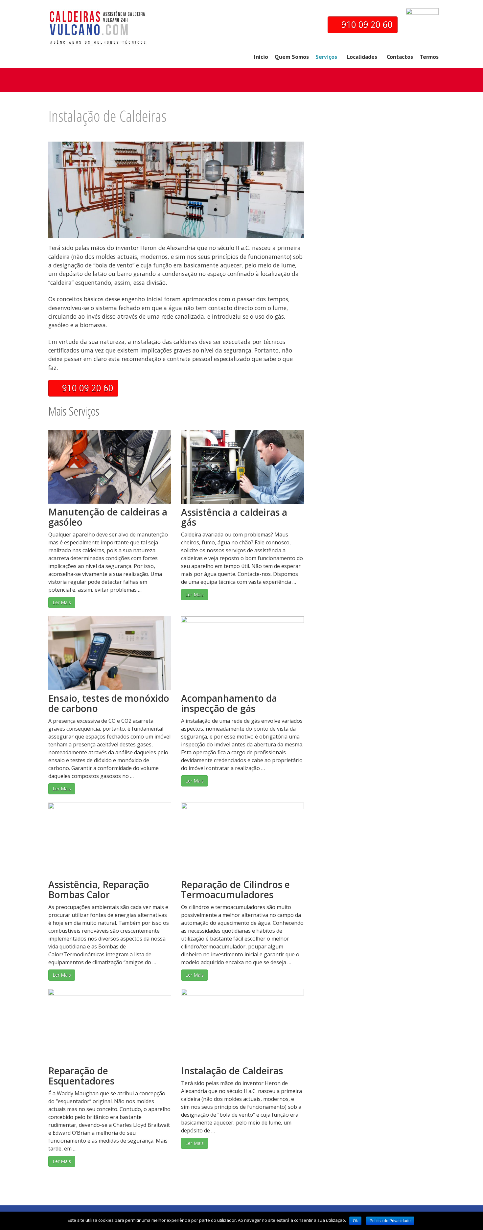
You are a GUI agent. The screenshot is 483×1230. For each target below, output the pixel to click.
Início (261, 56)
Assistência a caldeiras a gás (234, 517)
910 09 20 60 (366, 25)
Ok (355, 1221)
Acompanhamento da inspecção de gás (229, 703)
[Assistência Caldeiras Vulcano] (97, 34)
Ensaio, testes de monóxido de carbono (108, 703)
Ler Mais (62, 602)
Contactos (400, 56)
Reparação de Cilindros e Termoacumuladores (235, 889)
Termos (429, 56)
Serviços (326, 56)
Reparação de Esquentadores (81, 1075)
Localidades (362, 56)
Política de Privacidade (390, 1221)
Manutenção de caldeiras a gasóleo (107, 517)
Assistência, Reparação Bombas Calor (98, 889)
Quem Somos (292, 56)
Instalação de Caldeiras (232, 1070)
